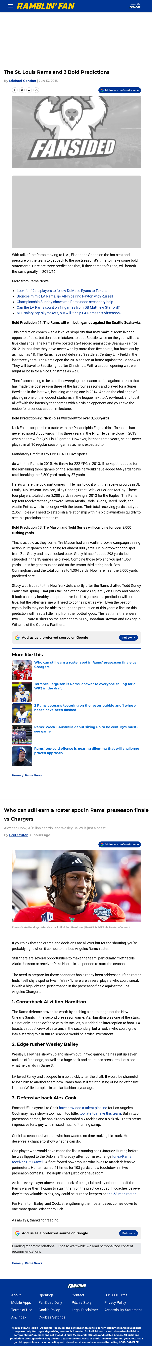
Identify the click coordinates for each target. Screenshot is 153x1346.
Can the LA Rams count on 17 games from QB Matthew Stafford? (68, 307)
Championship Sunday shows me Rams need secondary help (65, 302)
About (16, 1295)
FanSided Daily (50, 1302)
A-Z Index (18, 1317)
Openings (46, 1295)
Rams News (33, 775)
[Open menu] (10, 6)
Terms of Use (21, 1310)
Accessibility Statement (123, 1310)
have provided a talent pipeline (83, 1108)
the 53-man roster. (121, 1194)
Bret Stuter (18, 835)
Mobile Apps (21, 1302)
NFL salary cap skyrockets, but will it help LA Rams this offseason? (69, 313)
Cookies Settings (52, 1317)
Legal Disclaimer (85, 1310)
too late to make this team (100, 1113)
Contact (78, 1295)
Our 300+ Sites (116, 1295)
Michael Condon (22, 81)
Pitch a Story (82, 1302)
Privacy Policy (115, 1302)
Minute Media (29, 1327)
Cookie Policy (49, 1310)
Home (16, 775)
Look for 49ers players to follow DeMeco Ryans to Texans (62, 291)
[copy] (36, 90)
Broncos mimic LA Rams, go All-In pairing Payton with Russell (65, 296)
